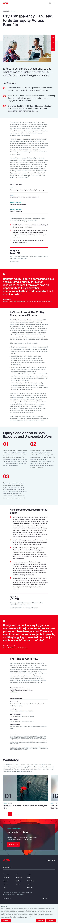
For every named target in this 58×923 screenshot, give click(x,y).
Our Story (6, 877)
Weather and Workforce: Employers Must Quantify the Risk (25, 807)
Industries (18, 881)
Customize (5, 920)
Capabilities (18, 877)
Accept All (51, 920)
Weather (29, 884)
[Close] (55, 906)
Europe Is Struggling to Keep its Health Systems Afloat (21, 690)
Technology (30, 881)
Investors (5, 884)
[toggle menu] (54, 3)
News (4, 887)
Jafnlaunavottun (13, 691)
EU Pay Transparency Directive (22, 320)
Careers (5, 881)
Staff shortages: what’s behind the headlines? (20, 689)
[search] (50, 3)
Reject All (40, 920)
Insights (17, 884)
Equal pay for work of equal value (17, 687)
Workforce (30, 887)
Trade (28, 877)
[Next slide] (10, 814)
